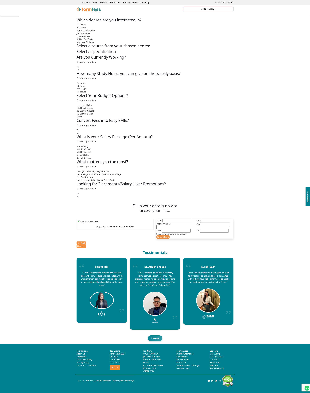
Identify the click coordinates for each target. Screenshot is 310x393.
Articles (103, 2)
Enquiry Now (308, 196)
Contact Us (82, 356)
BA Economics (182, 368)
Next (79, 246)
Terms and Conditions (87, 365)
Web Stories (114, 2)
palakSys (130, 380)
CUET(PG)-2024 (216, 356)
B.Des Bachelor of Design (188, 365)
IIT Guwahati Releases (153, 365)
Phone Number (163, 223)
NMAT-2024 (215, 362)
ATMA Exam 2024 (117, 353)
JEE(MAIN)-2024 (217, 368)
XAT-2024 (214, 365)
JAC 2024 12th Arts (151, 356)
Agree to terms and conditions (172, 234)
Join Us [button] (115, 367)
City (198, 224)
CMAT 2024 (115, 359)
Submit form (163, 237)
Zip (197, 230)
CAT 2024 (114, 356)
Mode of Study (207, 9)
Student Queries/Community (136, 2)
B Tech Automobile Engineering (185, 355)
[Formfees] (128, 9)
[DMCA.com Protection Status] (227, 380)
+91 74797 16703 (225, 2)
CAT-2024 (214, 359)
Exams (85, 2)
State (158, 230)
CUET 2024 (115, 362)
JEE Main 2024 (149, 368)
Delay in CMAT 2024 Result (152, 361)
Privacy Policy (83, 362)
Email (198, 220)
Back (82, 243)
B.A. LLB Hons (182, 359)
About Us (81, 353)
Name (159, 220)
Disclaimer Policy (84, 359)
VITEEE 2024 (148, 371)
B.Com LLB (181, 362)
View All (155, 338)
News (95, 2)
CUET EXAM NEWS (151, 353)
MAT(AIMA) (215, 353)
